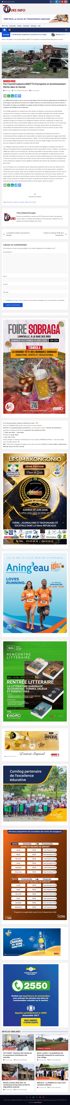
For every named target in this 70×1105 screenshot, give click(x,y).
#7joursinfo (12, 26)
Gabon (27, 202)
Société (13, 81)
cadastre (15, 202)
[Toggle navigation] (9, 30)
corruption (22, 202)
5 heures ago (42, 1060)
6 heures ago (8, 1089)
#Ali (39, 26)
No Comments (35, 90)
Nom (5, 276)
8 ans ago (7, 90)
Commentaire (7, 252)
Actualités (7, 81)
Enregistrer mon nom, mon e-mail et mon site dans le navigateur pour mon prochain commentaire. (35, 300)
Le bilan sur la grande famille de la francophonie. (53, 234)
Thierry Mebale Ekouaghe (20, 90)
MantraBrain (38, 1102)
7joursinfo (9, 202)
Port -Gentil (32, 202)
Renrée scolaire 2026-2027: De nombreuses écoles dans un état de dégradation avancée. (16, 1085)
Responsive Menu (66, 1)
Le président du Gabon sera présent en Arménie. (18, 234)
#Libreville (26, 26)
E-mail (5, 284)
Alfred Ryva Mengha (21, 1060)
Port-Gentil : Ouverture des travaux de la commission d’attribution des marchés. (17, 1055)
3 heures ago (8, 1060)
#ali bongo (33, 26)
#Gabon (19, 26)
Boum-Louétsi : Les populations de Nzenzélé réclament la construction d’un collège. (50, 1055)
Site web (5, 292)
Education (47, 1048)
